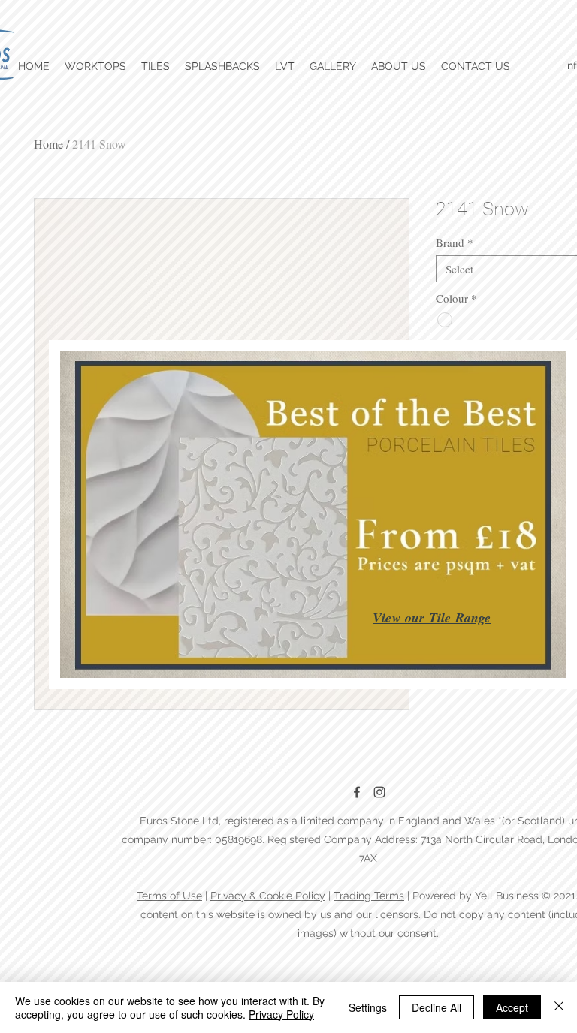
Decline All (436, 1007)
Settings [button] (368, 1007)
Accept (512, 1007)
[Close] (559, 1007)
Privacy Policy (281, 1014)
